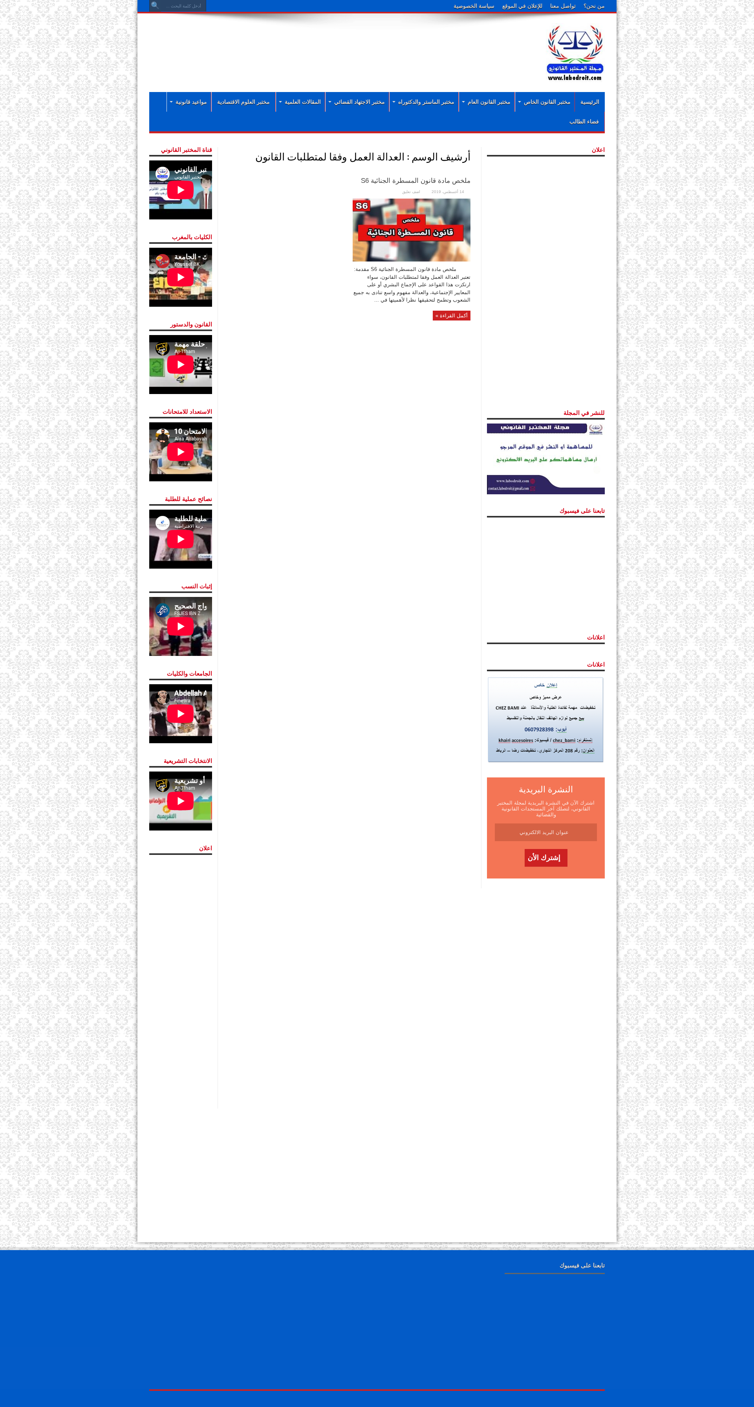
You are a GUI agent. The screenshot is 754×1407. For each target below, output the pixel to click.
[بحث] (155, 6)
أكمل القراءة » (452, 316)
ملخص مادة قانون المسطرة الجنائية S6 (415, 180)
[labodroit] (575, 51)
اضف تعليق (411, 192)
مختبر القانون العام (489, 102)
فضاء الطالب (584, 121)
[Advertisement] (326, 44)
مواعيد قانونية (191, 102)
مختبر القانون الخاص (547, 102)
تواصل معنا (563, 6)
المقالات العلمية (303, 102)
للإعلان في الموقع (522, 6)
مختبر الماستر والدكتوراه (426, 102)
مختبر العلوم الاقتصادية (243, 102)
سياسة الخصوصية (474, 6)
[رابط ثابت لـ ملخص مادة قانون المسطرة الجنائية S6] (411, 229)
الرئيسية (589, 102)
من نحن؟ (594, 6)
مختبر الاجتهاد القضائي (359, 102)
